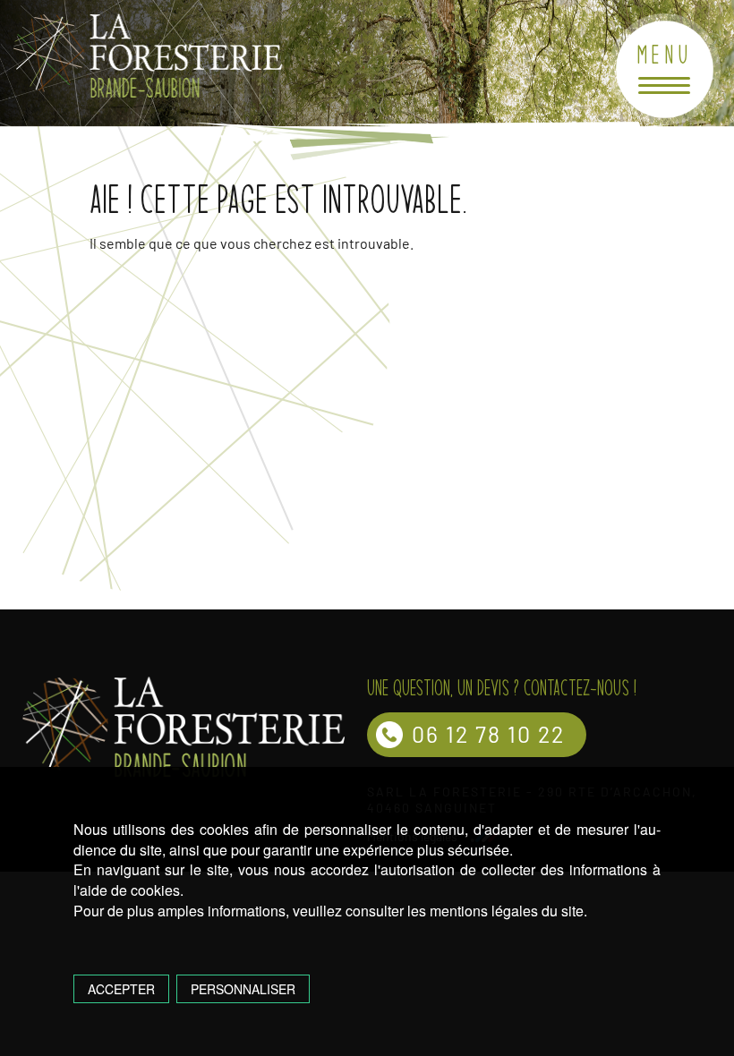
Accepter (121, 989)
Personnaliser (243, 989)
